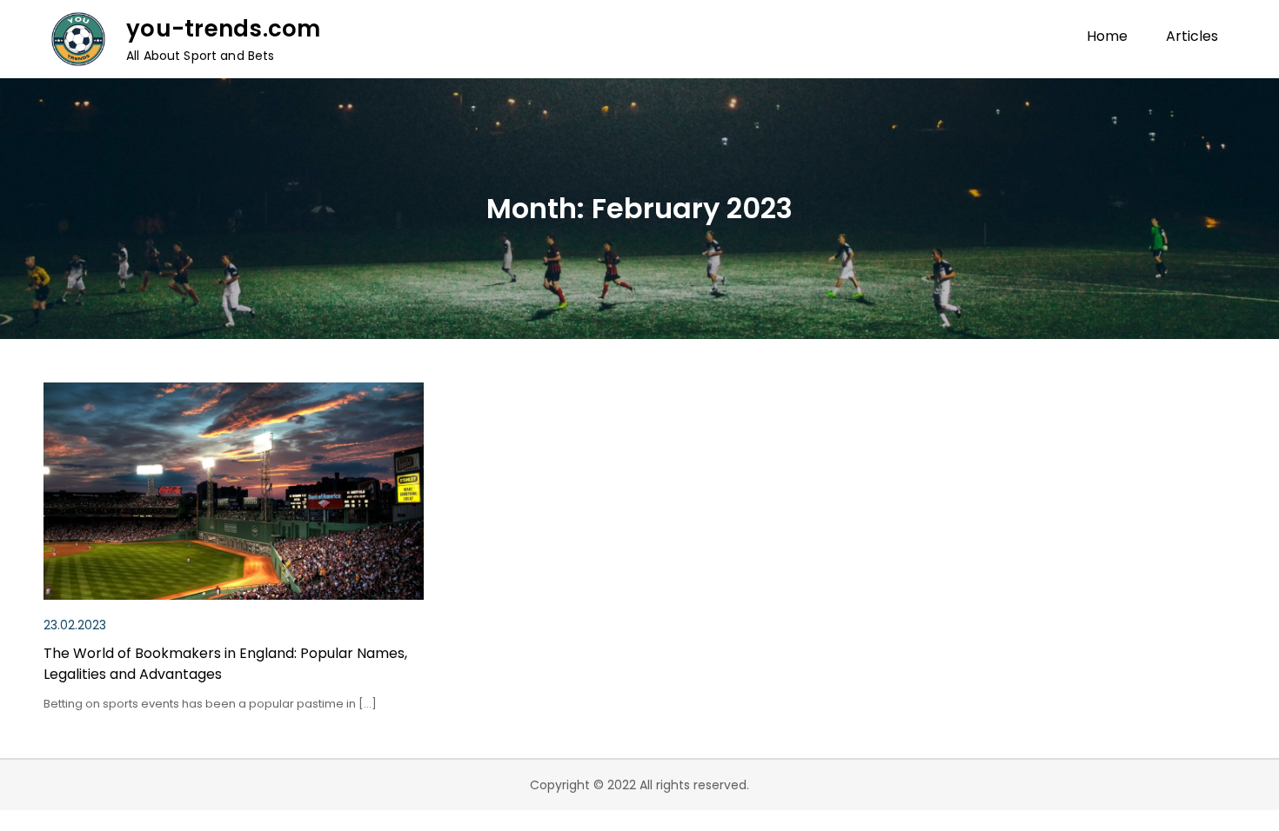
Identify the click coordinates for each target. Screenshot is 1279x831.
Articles (1192, 36)
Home (1107, 36)
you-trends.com (223, 28)
